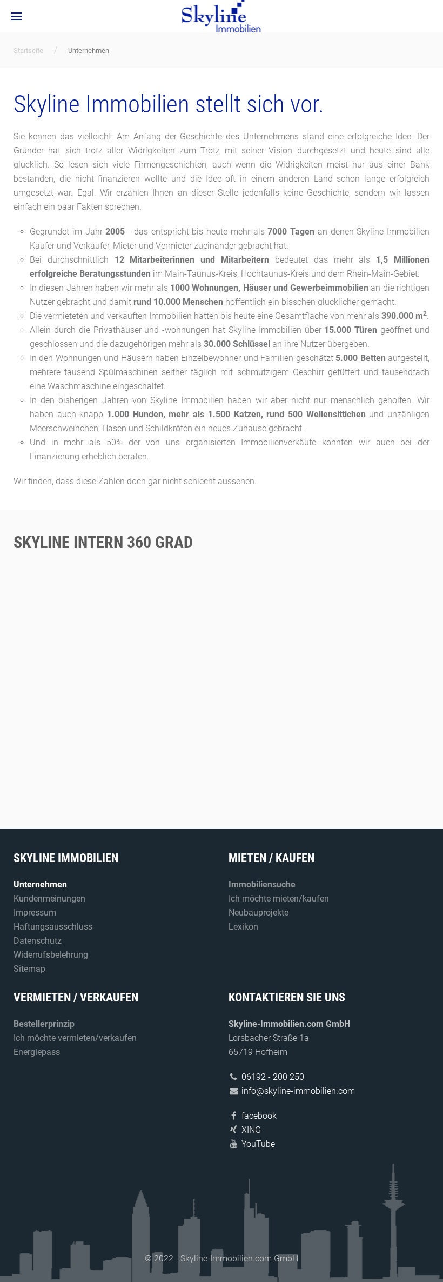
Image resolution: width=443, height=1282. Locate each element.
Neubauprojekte (258, 912)
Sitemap (29, 969)
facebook (259, 1116)
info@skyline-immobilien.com (298, 1091)
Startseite (28, 50)
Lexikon (243, 927)
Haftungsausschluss (53, 927)
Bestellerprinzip (44, 1024)
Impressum (35, 912)
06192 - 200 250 (272, 1077)
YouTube (258, 1144)
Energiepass (37, 1052)
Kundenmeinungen (49, 898)
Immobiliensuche (262, 884)
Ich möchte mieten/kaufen (279, 898)
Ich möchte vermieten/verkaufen (75, 1038)
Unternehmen (40, 884)
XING (251, 1130)
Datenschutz (38, 941)
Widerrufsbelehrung (51, 955)
